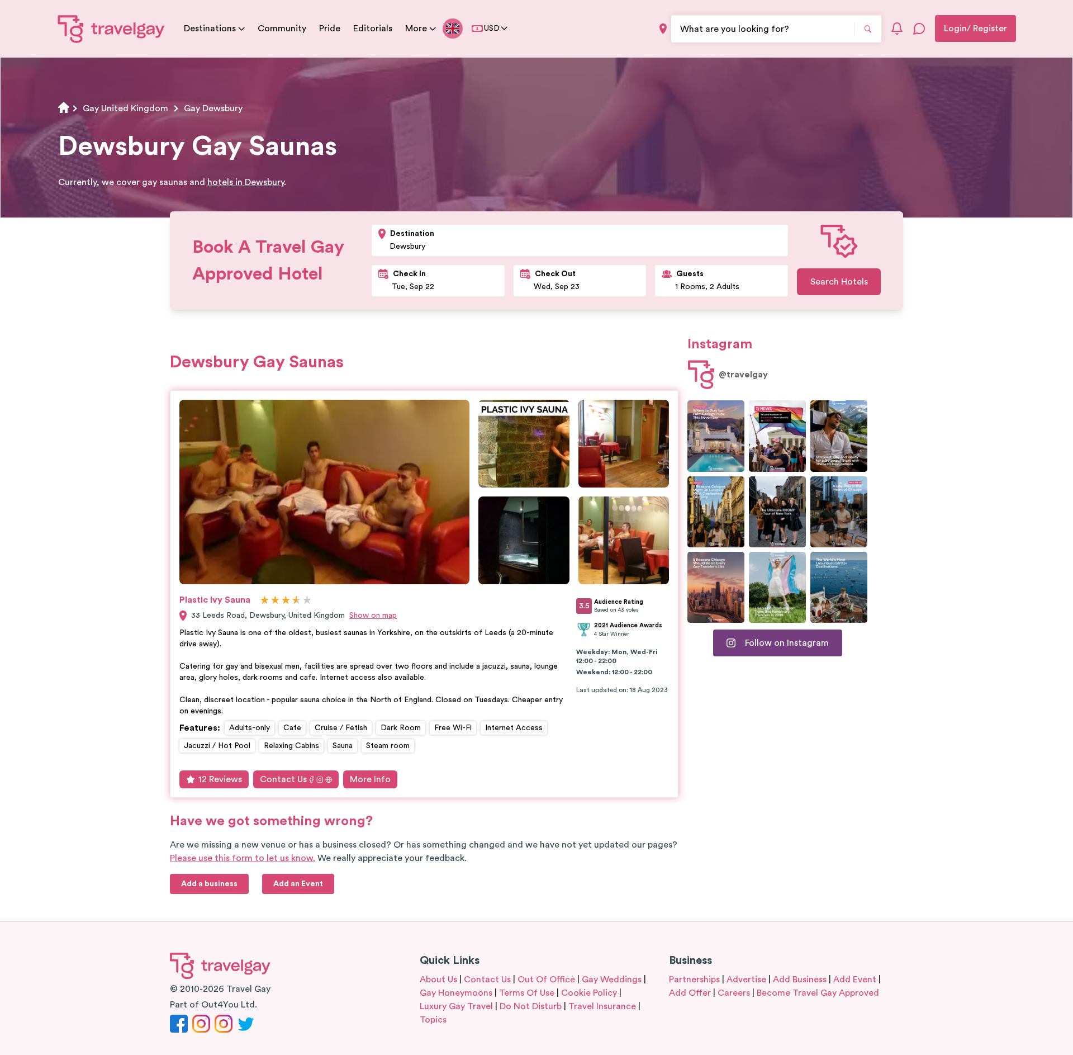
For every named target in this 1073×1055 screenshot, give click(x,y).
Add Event (854, 979)
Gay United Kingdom (125, 108)
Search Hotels (839, 281)
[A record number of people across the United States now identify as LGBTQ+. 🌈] (777, 435)
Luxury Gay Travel (456, 1006)
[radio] (264, 600)
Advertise (746, 979)
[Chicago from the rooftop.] (838, 511)
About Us (438, 979)
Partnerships (694, 979)
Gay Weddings (612, 979)
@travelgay (743, 374)
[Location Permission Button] (663, 28)
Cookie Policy (589, 992)
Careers (734, 992)
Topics (433, 1019)
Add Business (800, 979)
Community (282, 28)
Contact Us (283, 779)
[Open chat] (919, 28)
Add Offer (690, 992)
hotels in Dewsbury (245, 182)
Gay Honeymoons (456, 992)
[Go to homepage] (111, 28)
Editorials (372, 28)
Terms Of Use (526, 992)
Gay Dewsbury (213, 108)
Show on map (373, 615)
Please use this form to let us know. (242, 858)
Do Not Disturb (531, 1006)
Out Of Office (546, 979)
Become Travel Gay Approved (818, 992)
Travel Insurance (602, 1006)
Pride (329, 28)
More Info (370, 779)
